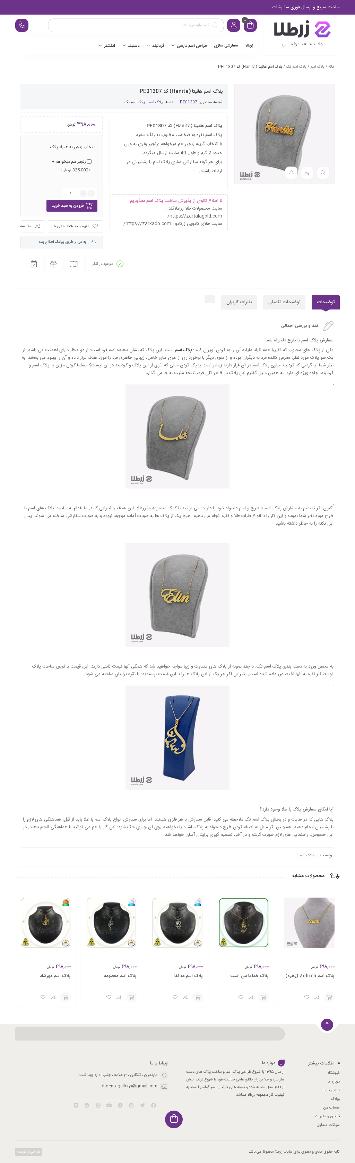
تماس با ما (331, 1090)
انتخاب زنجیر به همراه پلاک (73, 147)
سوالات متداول (328, 1125)
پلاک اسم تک (296, 67)
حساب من (331, 1108)
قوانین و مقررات (327, 1116)
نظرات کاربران (239, 302)
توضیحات (326, 302)
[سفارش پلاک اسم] (301, 35)
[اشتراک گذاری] (307, 173)
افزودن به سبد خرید (68, 205)
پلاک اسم (317, 67)
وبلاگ (335, 1099)
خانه (331, 67)
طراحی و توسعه (28, 1152)
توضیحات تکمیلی (284, 302)
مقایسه (26, 226)
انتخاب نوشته (329, 997)
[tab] (326, 302)
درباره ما (334, 1082)
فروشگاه (334, 1073)
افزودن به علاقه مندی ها (70, 226)
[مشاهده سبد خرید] (250, 26)
